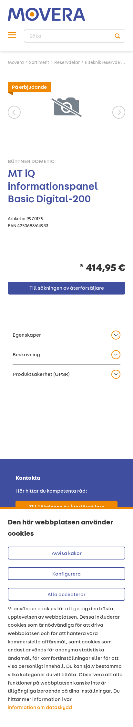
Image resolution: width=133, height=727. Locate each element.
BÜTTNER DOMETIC (31, 161)
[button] (66, 335)
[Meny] (12, 36)
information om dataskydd (40, 707)
